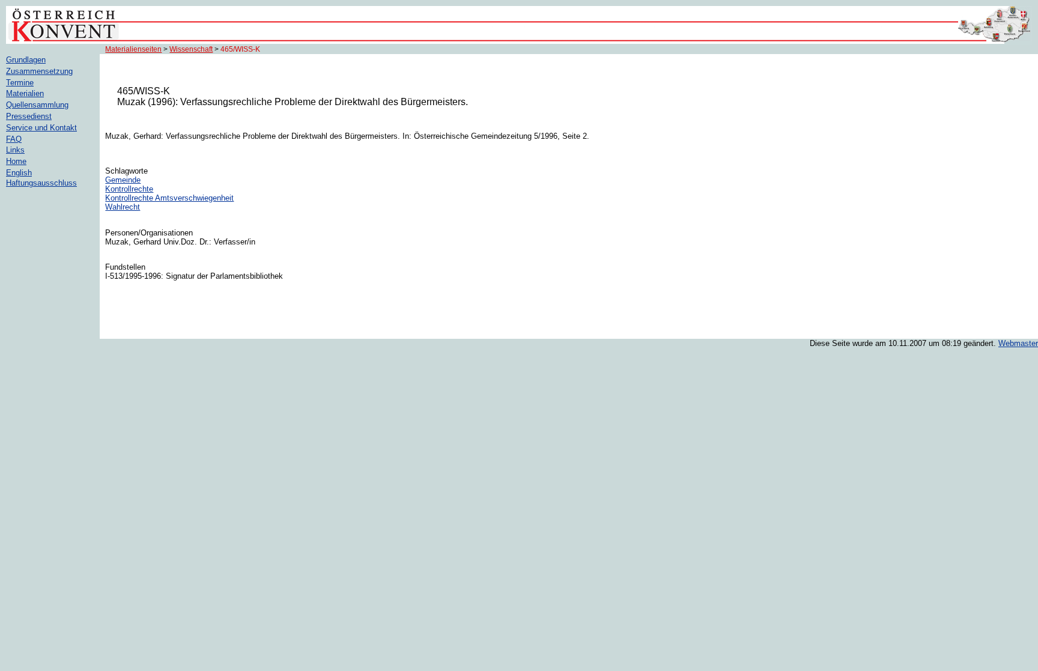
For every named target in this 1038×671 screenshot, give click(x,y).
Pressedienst (29, 116)
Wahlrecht (122, 206)
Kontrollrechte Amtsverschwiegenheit (169, 197)
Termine (20, 82)
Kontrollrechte (129, 188)
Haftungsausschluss (41, 182)
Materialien (25, 93)
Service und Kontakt (41, 127)
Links (15, 149)
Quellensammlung (37, 104)
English (19, 172)
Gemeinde (123, 179)
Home (16, 161)
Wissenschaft (191, 49)
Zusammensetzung (39, 71)
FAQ (14, 139)
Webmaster (1018, 343)
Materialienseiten (133, 49)
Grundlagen (26, 59)
